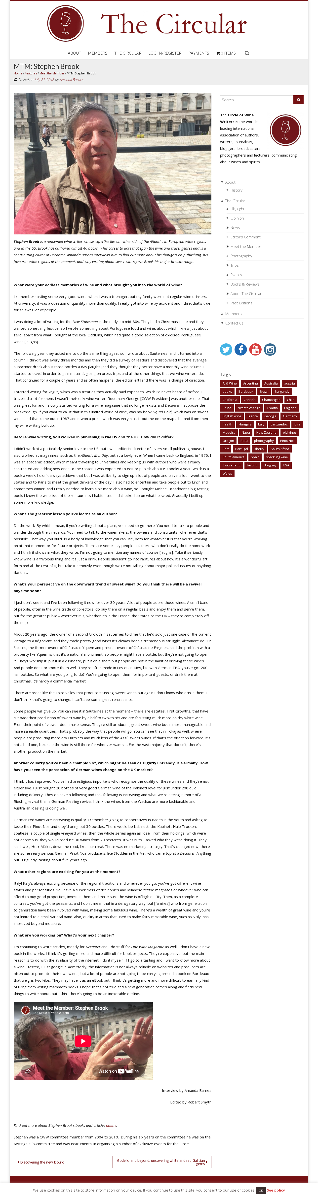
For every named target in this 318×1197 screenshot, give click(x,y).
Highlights (238, 208)
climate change (249, 408)
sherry (259, 449)
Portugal (241, 449)
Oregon (228, 440)
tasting (252, 465)
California (230, 399)
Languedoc (279, 424)
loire (297, 424)
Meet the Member (52, 73)
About (74, 53)
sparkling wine (277, 457)
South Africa (280, 449)
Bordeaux (245, 391)
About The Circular (246, 293)
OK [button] (261, 1190)
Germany (290, 416)
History (236, 190)
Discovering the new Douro (42, 1162)
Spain (255, 457)
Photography (241, 255)
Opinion (237, 218)
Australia (271, 383)
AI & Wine (230, 383)
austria (289, 383)
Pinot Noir (287, 440)
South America (233, 457)
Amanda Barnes (71, 79)
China (227, 408)
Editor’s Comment (246, 236)
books (227, 391)
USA (286, 465)
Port (226, 449)
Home (18, 73)
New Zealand (266, 432)
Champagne (271, 399)
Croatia (272, 408)
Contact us (234, 323)
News (235, 227)
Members (97, 53)
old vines (290, 432)
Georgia (270, 416)
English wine (232, 416)
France (253, 416)
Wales (227, 473)
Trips (235, 265)
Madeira (229, 432)
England (290, 408)
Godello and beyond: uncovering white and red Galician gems (161, 1162)
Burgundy (282, 391)
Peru (244, 440)
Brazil (264, 391)
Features (31, 73)
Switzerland (231, 465)
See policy (276, 1190)
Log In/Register (164, 53)
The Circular (127, 53)
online (111, 1125)
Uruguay (270, 465)
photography (264, 440)
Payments (198, 53)
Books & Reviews (245, 284)
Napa (246, 432)
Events (236, 274)
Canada (250, 399)
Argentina (250, 383)
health (227, 424)
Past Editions (241, 302)
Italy (261, 424)
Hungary (245, 424)
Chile (290, 399)
